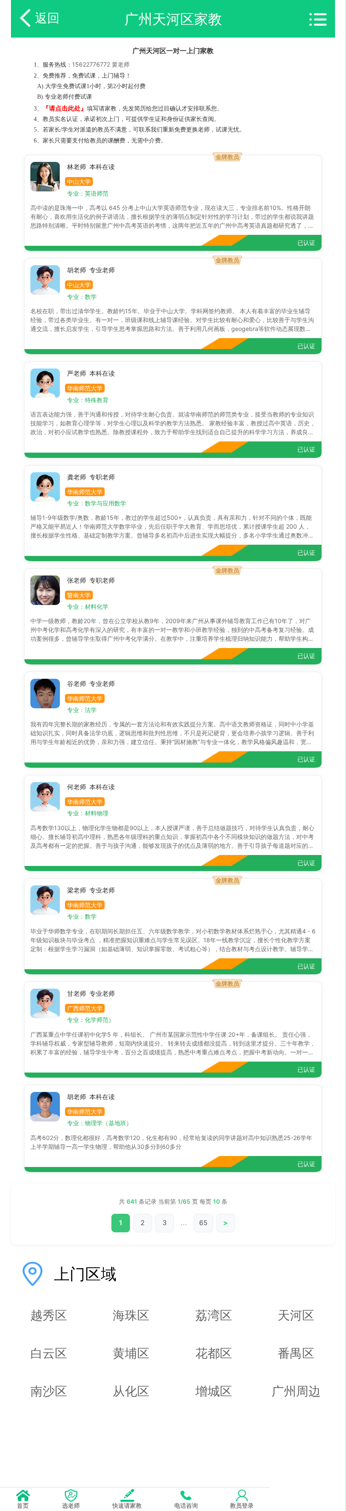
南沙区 (48, 1391)
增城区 (213, 1391)
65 (203, 1222)
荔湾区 (213, 1315)
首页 (23, 1505)
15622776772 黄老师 (101, 64)
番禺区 (296, 1353)
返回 (47, 18)
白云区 (48, 1353)
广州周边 (296, 1391)
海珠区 (131, 1315)
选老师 (71, 1505)
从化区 (131, 1391)
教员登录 (242, 1505)
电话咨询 (186, 1505)
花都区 (213, 1353)
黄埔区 (131, 1353)
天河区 (296, 1315)
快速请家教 (127, 1505)
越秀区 (48, 1315)
